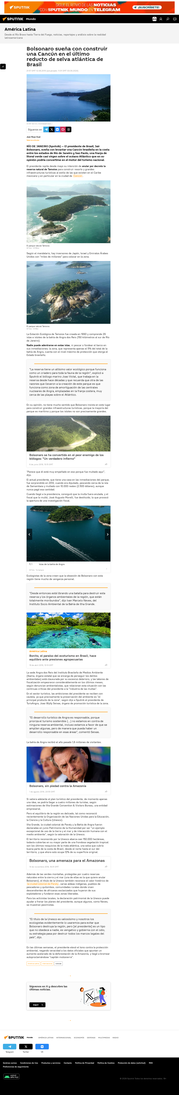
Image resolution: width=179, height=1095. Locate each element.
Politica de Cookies (106, 1063)
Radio (116, 1037)
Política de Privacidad (84, 1063)
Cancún (78, 175)
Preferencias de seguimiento (16, 1066)
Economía (79, 1037)
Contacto (68, 1063)
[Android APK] (11, 1077)
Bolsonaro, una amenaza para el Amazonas (67, 860)
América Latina (38, 651)
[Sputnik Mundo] (13, 21)
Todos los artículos (33, 140)
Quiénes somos (10, 1063)
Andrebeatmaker (44, 124)
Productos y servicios (50, 1063)
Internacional (47, 963)
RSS (151, 1063)
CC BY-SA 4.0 (32, 124)
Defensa (91, 1037)
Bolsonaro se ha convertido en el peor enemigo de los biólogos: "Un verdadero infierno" (66, 456)
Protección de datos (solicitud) (132, 1063)
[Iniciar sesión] (161, 19)
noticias (58, 963)
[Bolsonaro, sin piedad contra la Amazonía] (68, 764)
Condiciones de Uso (29, 1063)
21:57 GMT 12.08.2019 (36, 70)
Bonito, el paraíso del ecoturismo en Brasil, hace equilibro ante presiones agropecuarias (62, 657)
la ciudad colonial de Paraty (42, 883)
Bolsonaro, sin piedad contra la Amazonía (57, 786)
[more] (106, 464)
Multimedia (104, 1037)
